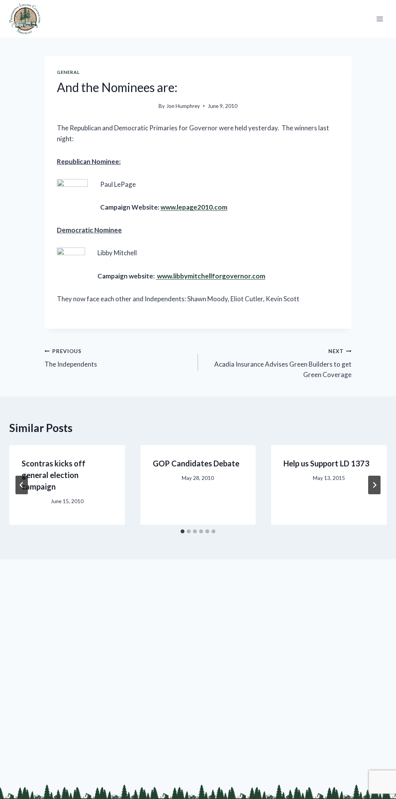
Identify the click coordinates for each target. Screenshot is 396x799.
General (68, 72)
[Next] (374, 485)
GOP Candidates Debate (196, 463)
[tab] (182, 531)
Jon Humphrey (183, 106)
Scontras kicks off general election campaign (53, 475)
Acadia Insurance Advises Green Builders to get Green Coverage (283, 363)
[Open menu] (379, 19)
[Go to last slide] (21, 485)
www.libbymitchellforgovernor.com (210, 276)
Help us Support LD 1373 (326, 463)
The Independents (70, 358)
